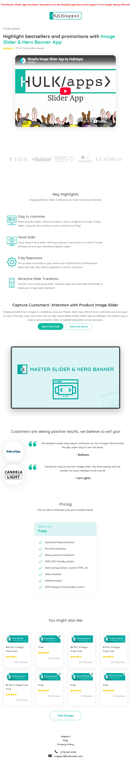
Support (65, 736)
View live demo (78, 326)
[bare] (64, 159)
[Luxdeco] (109, 159)
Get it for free (50, 326)
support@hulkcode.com (68, 756)
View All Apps (66, 715)
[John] (85, 159)
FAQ (65, 740)
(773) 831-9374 (68, 752)
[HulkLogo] (65, 15)
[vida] (18, 159)
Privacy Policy (65, 744)
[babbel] (41, 159)
